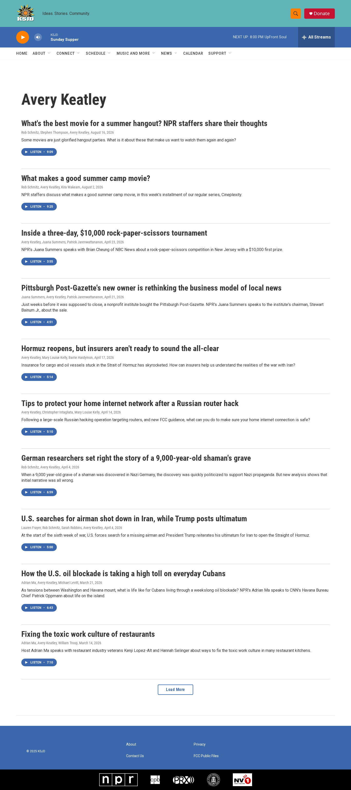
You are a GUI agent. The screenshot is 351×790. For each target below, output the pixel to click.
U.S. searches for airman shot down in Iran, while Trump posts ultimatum (134, 518)
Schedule (96, 53)
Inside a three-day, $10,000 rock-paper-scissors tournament (114, 232)
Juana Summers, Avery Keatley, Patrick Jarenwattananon (62, 297)
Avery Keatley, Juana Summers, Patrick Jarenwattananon (62, 242)
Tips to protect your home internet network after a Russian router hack (129, 403)
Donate (322, 13)
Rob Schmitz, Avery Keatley (40, 467)
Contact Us (135, 756)
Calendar (193, 53)
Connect (66, 53)
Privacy (200, 744)
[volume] (38, 37)
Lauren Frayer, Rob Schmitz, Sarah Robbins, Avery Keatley (62, 528)
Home (21, 53)
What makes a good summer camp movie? (85, 178)
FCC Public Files (206, 756)
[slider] (46, 37)
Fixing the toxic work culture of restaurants (88, 634)
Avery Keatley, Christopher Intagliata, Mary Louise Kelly (60, 412)
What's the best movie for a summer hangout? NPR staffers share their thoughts (144, 123)
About (39, 53)
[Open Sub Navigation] (49, 53)
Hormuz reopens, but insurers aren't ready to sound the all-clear (120, 348)
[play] (23, 37)
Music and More (133, 53)
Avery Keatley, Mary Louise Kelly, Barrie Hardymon (57, 357)
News (166, 53)
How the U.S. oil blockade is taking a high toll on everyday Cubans (123, 573)
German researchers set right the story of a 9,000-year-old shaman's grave (136, 458)
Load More (175, 689)
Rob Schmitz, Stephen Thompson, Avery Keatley (55, 132)
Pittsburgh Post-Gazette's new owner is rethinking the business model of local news (151, 287)
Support (217, 53)
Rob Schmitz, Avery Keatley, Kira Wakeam (50, 187)
